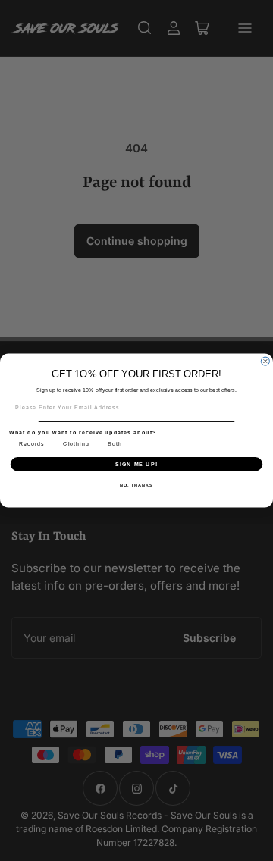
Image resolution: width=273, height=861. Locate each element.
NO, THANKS (136, 485)
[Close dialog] (265, 361)
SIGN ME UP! (136, 464)
